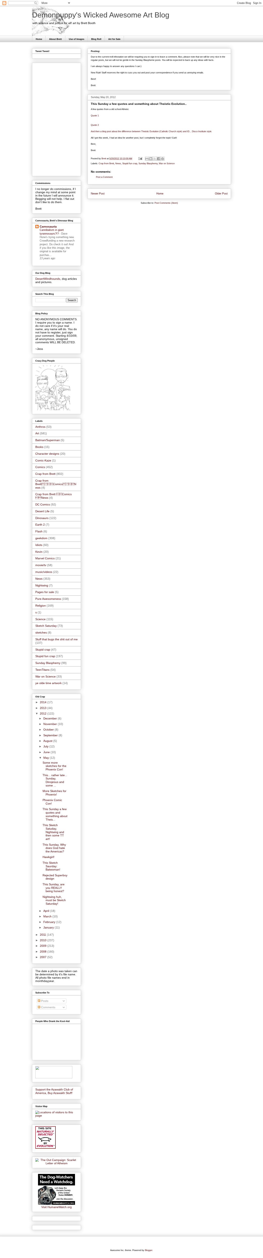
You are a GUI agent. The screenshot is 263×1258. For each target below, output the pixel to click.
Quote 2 (95, 125)
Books (39, 447)
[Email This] (147, 159)
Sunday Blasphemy (148, 163)
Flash (39, 531)
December (50, 718)
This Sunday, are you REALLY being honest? (54, 888)
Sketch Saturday (46, 625)
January (49, 927)
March (47, 916)
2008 (43, 951)
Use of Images (76, 39)
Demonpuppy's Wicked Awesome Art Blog (100, 15)
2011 (43, 934)
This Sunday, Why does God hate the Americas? (54, 848)
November (50, 724)
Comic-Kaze (43, 460)
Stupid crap (42, 649)
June (47, 752)
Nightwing (41, 585)
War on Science (167, 163)
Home (39, 39)
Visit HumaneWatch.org (56, 1207)
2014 (43, 702)
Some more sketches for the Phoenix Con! (54, 766)
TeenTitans (42, 669)
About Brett (55, 39)
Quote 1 (95, 115)
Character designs (47, 453)
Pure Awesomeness (48, 598)
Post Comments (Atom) (166, 203)
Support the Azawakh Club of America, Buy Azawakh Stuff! (54, 1091)
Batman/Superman (47, 440)
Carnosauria (48, 226)
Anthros (40, 426)
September (51, 735)
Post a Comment (104, 177)
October (49, 729)
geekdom (41, 538)
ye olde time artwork (48, 683)
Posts (44, 1000)
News (118, 163)
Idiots (38, 545)
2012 (43, 713)
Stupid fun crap (129, 163)
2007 (43, 957)
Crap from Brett (106, 163)
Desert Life (42, 511)
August (48, 740)
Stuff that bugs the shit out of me (56, 639)
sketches (41, 632)
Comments (47, 1007)
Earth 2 (40, 524)
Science (40, 619)
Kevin (39, 551)
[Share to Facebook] (159, 159)
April (46, 910)
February (49, 922)
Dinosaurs (41, 518)
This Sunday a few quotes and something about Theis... (55, 814)
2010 (43, 940)
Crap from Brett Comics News (55, 484)
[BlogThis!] (151, 159)
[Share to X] (155, 159)
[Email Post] (140, 158)
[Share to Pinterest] (162, 159)
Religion (40, 605)
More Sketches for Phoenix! (54, 792)
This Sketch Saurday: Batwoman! (51, 866)
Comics (40, 467)
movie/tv (40, 565)
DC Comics (42, 504)
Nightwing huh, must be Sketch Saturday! (54, 900)
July (46, 746)
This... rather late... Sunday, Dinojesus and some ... (55, 780)
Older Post (221, 193)
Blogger (148, 1250)
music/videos (43, 572)
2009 (43, 945)
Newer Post (98, 193)
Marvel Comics (45, 558)
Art (37, 433)
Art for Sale (114, 39)
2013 (43, 708)
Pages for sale (44, 592)
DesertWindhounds (47, 278)
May (46, 757)
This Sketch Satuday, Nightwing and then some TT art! (53, 832)
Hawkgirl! (48, 857)
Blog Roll (96, 39)
